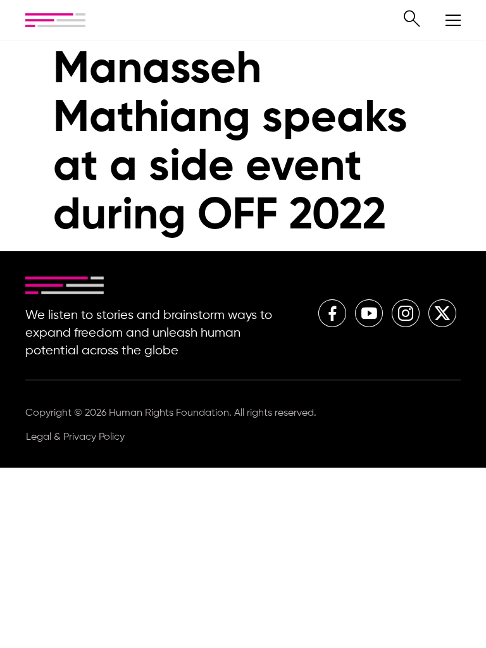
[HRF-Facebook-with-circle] (332, 313)
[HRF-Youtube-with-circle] (369, 313)
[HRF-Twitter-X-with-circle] (442, 313)
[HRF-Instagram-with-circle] (405, 313)
